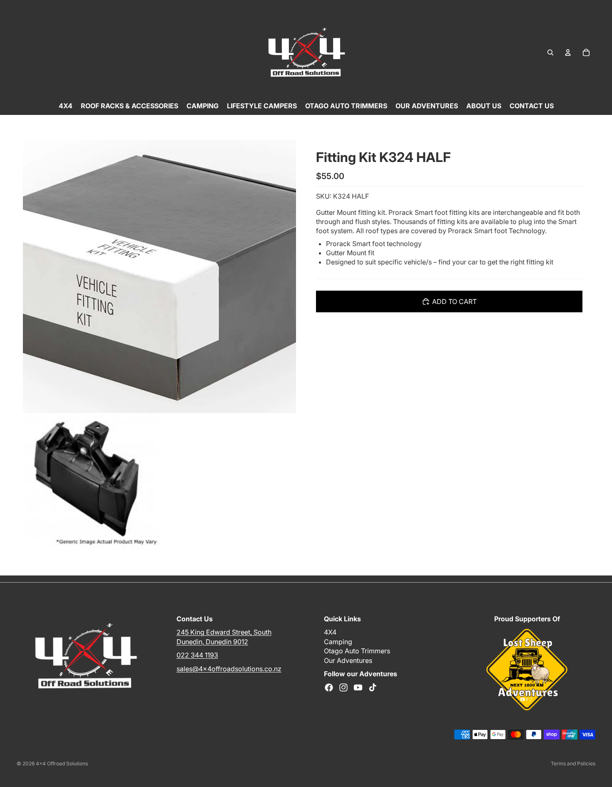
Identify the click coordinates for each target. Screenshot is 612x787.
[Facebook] (329, 687)
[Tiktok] (373, 687)
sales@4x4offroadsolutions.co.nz (229, 668)
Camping (338, 642)
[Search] (550, 52)
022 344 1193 (197, 655)
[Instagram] (343, 687)
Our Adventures (348, 660)
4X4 (330, 632)
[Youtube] (358, 687)
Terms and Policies (573, 763)
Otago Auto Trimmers (357, 651)
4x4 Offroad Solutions (62, 763)
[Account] (568, 52)
